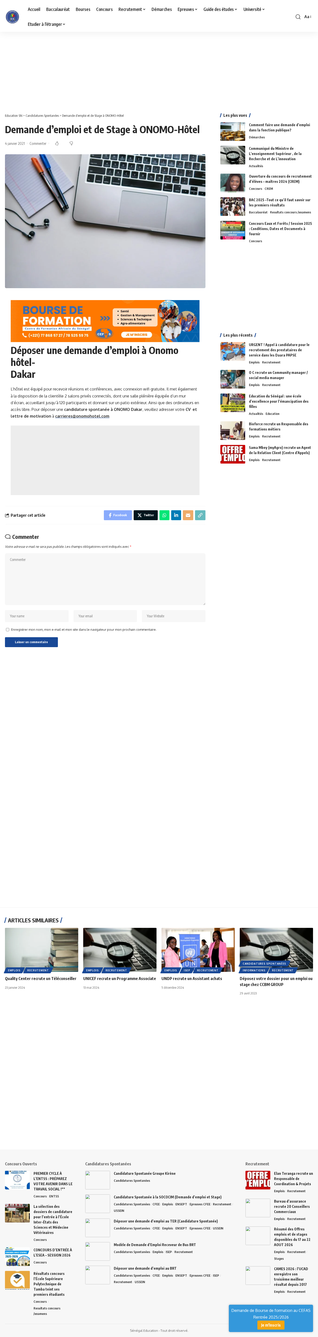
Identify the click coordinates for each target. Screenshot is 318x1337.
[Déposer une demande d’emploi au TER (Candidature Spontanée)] (97, 1228)
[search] (298, 17)
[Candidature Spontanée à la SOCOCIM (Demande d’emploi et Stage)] (97, 1203)
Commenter (38, 143)
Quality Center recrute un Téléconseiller (41, 978)
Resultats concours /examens (290, 212)
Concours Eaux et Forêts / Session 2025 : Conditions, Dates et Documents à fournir (280, 228)
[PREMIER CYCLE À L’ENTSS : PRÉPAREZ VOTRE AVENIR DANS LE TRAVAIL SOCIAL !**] (17, 1180)
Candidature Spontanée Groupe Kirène (145, 1173)
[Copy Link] (200, 515)
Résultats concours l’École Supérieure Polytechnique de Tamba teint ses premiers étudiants (49, 1284)
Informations (254, 970)
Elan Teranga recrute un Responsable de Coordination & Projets (293, 1178)
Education (272, 414)
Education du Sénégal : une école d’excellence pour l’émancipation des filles (279, 401)
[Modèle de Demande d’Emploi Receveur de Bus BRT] (97, 1251)
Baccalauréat (258, 212)
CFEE (156, 1204)
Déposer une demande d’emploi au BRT (145, 1268)
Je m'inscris (271, 1325)
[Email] (188, 515)
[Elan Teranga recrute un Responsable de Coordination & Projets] (257, 1180)
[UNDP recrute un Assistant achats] (198, 950)
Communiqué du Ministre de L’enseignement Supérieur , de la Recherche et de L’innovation (275, 153)
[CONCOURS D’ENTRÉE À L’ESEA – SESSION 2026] (17, 1256)
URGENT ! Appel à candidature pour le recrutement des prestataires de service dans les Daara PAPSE (279, 350)
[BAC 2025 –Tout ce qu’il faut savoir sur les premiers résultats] (232, 206)
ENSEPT (181, 1204)
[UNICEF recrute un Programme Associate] (120, 950)
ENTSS (54, 1196)
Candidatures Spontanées (264, 963)
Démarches (257, 137)
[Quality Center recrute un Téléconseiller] (41, 950)
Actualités (256, 166)
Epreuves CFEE (200, 1204)
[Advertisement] (149, 68)
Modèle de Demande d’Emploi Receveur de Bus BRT (155, 1245)
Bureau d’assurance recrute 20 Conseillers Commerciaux (292, 1206)
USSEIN (119, 1211)
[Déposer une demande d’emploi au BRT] (97, 1275)
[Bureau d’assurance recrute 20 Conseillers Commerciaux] (257, 1208)
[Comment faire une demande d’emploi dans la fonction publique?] (232, 131)
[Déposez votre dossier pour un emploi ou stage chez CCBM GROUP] (276, 950)
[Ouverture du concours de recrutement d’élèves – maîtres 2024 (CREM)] (232, 183)
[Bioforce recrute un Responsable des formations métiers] (232, 430)
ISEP (187, 970)
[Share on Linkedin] (176, 515)
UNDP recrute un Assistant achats (191, 978)
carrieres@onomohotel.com (82, 416)
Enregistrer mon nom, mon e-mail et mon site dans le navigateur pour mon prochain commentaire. (84, 629)
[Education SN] (12, 16)
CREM (269, 189)
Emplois (254, 362)
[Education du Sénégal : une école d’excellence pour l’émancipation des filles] (232, 402)
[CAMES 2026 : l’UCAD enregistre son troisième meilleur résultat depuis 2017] (257, 1275)
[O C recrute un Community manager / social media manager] (232, 379)
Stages (279, 1258)
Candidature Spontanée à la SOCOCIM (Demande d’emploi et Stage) (168, 1197)
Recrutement (271, 362)
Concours (255, 189)
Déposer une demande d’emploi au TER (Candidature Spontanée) (166, 1221)
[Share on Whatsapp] (164, 515)
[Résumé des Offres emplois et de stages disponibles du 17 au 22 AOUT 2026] (257, 1235)
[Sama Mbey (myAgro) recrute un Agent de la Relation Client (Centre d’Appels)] (232, 454)
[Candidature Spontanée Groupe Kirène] (97, 1180)
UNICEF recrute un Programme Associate (119, 978)
